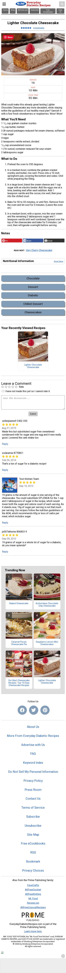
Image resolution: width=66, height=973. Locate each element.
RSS (33, 852)
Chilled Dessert (33, 304)
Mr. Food (33, 898)
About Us (33, 727)
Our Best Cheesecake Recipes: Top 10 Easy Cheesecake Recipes (19, 683)
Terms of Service (33, 807)
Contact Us (33, 798)
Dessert (33, 287)
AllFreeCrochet (33, 889)
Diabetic (33, 295)
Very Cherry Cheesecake (39, 250)
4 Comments (38, 28)
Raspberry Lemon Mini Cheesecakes (47, 643)
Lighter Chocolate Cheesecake (33, 366)
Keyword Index (33, 763)
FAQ (33, 753)
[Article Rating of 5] (26, 28)
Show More (58, 261)
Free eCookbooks (33, 843)
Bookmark (33, 861)
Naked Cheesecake (18, 603)
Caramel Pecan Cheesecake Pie (19, 643)
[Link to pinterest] (45, 710)
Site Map (33, 834)
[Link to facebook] (22, 710)
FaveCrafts (33, 885)
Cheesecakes (33, 312)
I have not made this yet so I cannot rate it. (27, 391)
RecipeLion (33, 903)
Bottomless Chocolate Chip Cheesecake (47, 604)
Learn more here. (33, 931)
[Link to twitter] (33, 710)
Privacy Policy (33, 781)
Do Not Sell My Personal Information (33, 772)
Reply (5, 444)
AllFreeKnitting (33, 894)
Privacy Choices (33, 870)
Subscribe (33, 816)
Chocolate (33, 278)
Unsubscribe (33, 825)
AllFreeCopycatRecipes (33, 907)
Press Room (33, 790)
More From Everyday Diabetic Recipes (33, 736)
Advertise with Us (33, 745)
